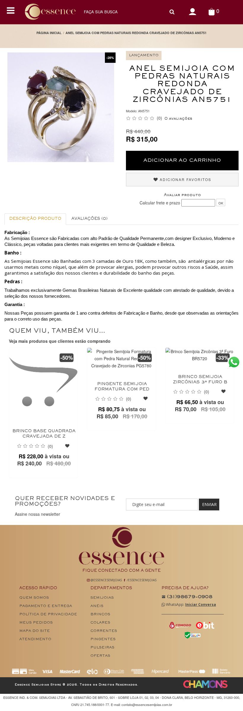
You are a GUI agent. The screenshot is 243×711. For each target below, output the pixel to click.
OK (220, 203)
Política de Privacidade (48, 614)
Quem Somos (34, 598)
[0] (211, 11)
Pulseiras (102, 647)
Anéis (96, 606)
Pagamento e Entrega (45, 606)
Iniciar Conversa (200, 604)
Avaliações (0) (89, 219)
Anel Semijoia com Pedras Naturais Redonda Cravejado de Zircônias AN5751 (136, 33)
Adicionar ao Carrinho (182, 160)
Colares (100, 622)
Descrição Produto (35, 219)
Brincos (100, 614)
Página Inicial (49, 33)
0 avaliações (178, 119)
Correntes (103, 631)
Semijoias (102, 598)
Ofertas (100, 656)
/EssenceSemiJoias (141, 580)
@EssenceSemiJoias (106, 580)
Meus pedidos (36, 622)
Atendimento (35, 639)
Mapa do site (34, 631)
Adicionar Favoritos (184, 179)
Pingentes (103, 639)
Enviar (209, 504)
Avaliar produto (182, 195)
